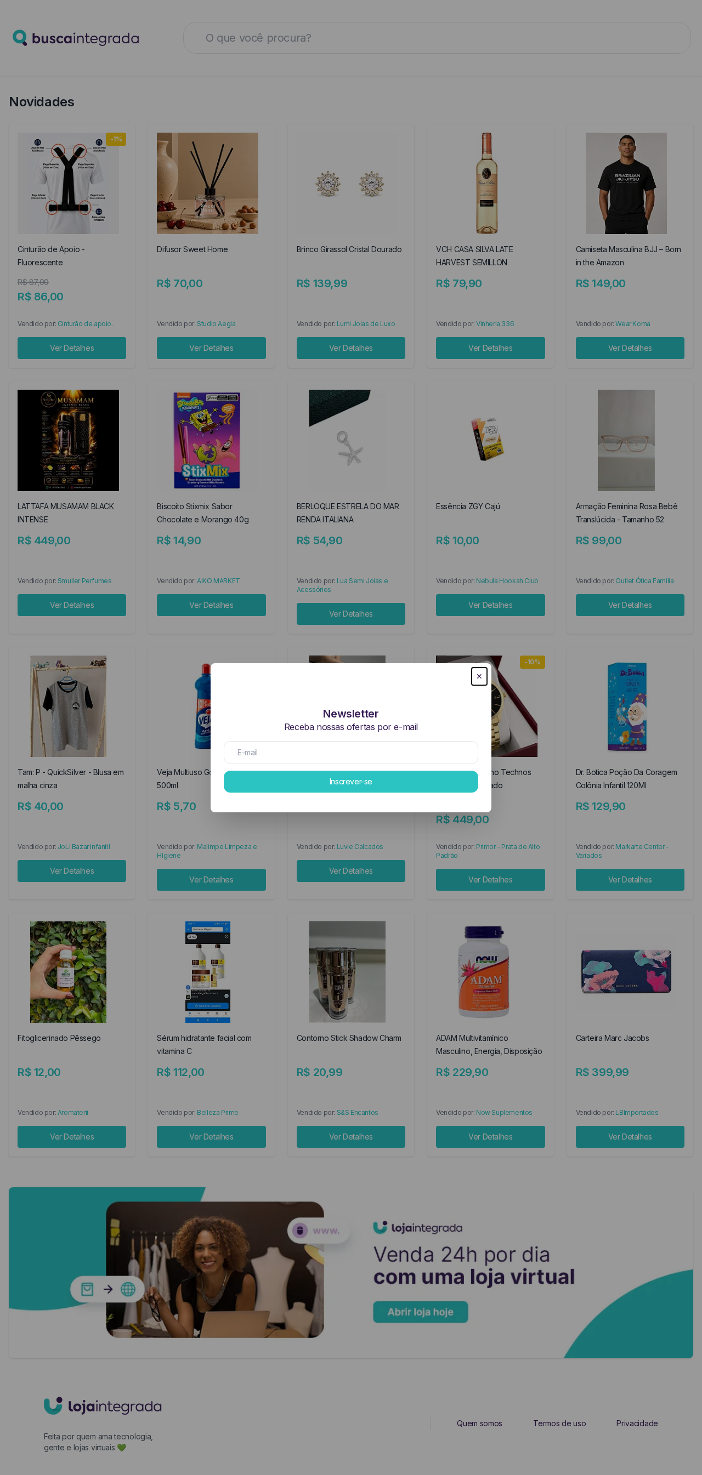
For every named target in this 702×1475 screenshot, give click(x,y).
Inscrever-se (351, 781)
